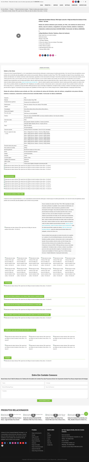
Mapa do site (53, 459)
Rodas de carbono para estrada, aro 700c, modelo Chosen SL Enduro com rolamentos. (77, 419)
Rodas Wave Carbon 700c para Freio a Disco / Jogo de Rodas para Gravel (11, 419)
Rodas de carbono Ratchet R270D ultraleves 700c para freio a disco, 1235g (32, 419)
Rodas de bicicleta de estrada (21, 9)
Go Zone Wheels (4, 9)
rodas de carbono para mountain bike (30, 82)
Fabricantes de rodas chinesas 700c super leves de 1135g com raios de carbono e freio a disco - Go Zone (24, 10)
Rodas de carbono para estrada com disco (38, 9)
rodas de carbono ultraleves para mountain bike (61, 225)
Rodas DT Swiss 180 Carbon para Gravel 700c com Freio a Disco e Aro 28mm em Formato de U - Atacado (55, 419)
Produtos (12, 9)
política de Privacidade (62, 459)
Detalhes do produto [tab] (44, 67)
